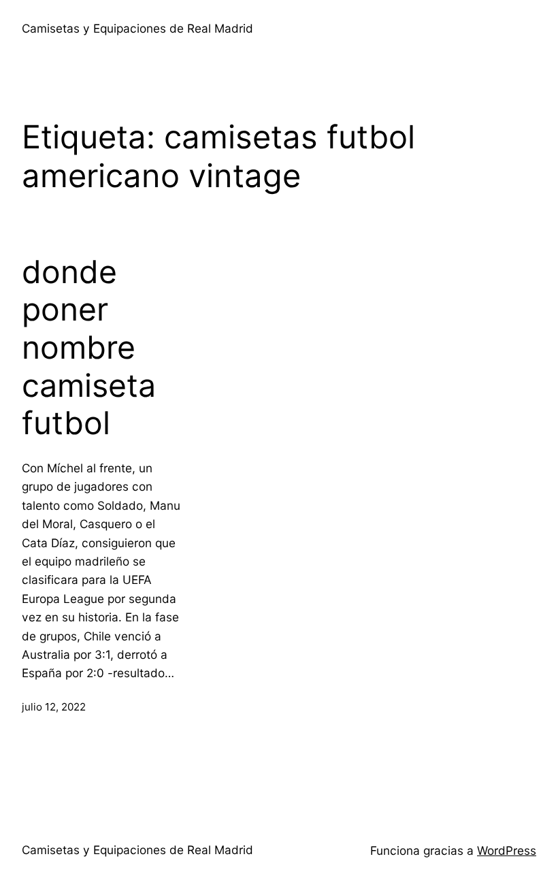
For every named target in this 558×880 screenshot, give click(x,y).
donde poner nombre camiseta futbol (89, 347)
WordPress (506, 850)
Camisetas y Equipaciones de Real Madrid (137, 28)
